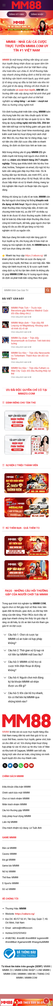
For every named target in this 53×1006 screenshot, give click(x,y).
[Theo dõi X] (5, 765)
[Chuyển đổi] (5, 635)
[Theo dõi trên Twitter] (10, 765)
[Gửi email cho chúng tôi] (15, 765)
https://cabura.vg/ (34, 255)
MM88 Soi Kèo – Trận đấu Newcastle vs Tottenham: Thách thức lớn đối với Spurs (30, 355)
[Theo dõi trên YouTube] (31, 765)
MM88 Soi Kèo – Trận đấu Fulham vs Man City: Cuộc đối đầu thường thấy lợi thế (31, 371)
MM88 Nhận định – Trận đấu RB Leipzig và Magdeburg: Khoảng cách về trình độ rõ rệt (29, 325)
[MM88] (26, 5)
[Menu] (4, 5)
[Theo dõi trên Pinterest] (26, 765)
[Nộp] (48, 290)
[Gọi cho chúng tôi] (20, 765)
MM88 (5, 731)
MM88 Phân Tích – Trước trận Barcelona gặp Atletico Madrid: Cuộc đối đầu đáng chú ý (29, 310)
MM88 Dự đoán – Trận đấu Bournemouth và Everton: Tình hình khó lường (30, 341)
